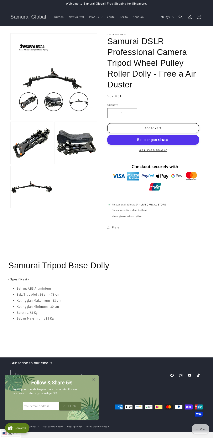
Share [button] (115, 227)
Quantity (112, 105)
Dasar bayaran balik (52, 426)
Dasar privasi (74, 426)
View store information (127, 216)
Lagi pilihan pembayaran (153, 149)
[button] (96, 16)
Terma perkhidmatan (97, 426)
